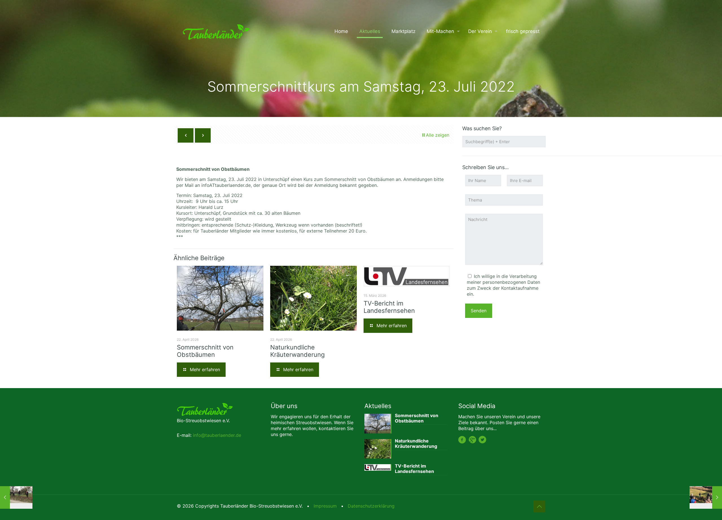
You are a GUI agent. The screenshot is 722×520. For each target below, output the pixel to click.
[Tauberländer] (216, 31)
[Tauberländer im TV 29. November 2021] (16, 497)
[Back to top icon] (539, 506)
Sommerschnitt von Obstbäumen (205, 351)
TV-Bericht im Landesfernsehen (389, 307)
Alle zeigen (437, 135)
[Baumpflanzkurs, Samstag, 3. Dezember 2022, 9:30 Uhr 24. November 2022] (706, 497)
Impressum (325, 506)
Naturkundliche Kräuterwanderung (297, 351)
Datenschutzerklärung (371, 506)
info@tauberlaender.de (217, 435)
